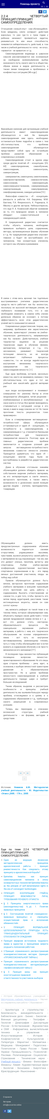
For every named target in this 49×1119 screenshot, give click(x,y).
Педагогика (39, 1045)
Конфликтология (10, 1039)
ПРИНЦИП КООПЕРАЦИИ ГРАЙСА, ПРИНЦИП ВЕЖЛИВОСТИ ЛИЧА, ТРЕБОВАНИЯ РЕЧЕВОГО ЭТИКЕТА (26, 896)
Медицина (6, 1045)
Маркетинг (23, 1042)
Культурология (35, 1039)
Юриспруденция (10, 1071)
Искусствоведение (11, 1035)
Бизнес (29, 1016)
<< (42, 6)
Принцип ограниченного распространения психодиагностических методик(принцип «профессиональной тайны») (26, 964)
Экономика (23, 1068)
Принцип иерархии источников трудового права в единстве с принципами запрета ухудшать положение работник (26, 944)
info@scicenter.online (12, 1105)
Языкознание (28, 1071)
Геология (6, 1022)
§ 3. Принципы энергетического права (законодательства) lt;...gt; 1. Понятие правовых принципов (26, 906)
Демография (22, 1022)
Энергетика (39, 1068)
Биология (41, 1016)
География (39, 1019)
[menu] (3, 4)
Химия (16, 1064)
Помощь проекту (30, 4)
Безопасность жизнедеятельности (22, 1013)
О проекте (7, 1097)
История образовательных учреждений (24, 996)
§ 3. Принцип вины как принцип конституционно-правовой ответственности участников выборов (26, 975)
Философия (40, 1061)
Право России (28, 1048)
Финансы (6, 1064)
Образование (35, 1002)
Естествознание (21, 1026)
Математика (39, 1042)
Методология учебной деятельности (19, 999)
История (37, 1035)
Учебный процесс (11, 1061)
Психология (40, 1051)
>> (47, 6)
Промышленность (21, 1051)
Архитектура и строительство (24, 1009)
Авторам (7, 1102)
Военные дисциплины (14, 1019)
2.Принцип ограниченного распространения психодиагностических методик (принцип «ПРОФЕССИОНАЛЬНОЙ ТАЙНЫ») (26, 954)
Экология (8, 1068)
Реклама (6, 1055)
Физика (27, 1061)
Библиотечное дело (12, 1016)
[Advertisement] (24, 100)
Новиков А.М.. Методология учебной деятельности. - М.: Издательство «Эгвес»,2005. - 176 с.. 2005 (24, 790)
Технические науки (33, 1058)
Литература (7, 1042)
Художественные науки (35, 1064)
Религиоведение (22, 1055)
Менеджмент (23, 1045)
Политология (8, 1048)
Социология (40, 1055)
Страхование (8, 1058)
